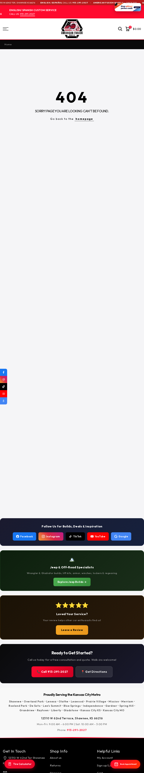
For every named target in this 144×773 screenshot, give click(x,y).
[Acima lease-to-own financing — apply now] (128, 7)
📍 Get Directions (94, 671)
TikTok (77, 536)
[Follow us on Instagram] (3, 379)
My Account (105, 757)
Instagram (53, 536)
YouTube (100, 536)
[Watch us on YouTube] (3, 393)
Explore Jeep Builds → (72, 581)
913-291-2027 (73, 2)
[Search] (120, 29)
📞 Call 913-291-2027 (52, 671)
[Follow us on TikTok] (3, 386)
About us (56, 757)
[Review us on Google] (3, 400)
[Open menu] (24, 28)
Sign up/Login (106, 765)
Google (123, 536)
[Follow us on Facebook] (3, 372)
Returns (55, 765)
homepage (84, 119)
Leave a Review (72, 630)
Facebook (26, 536)
